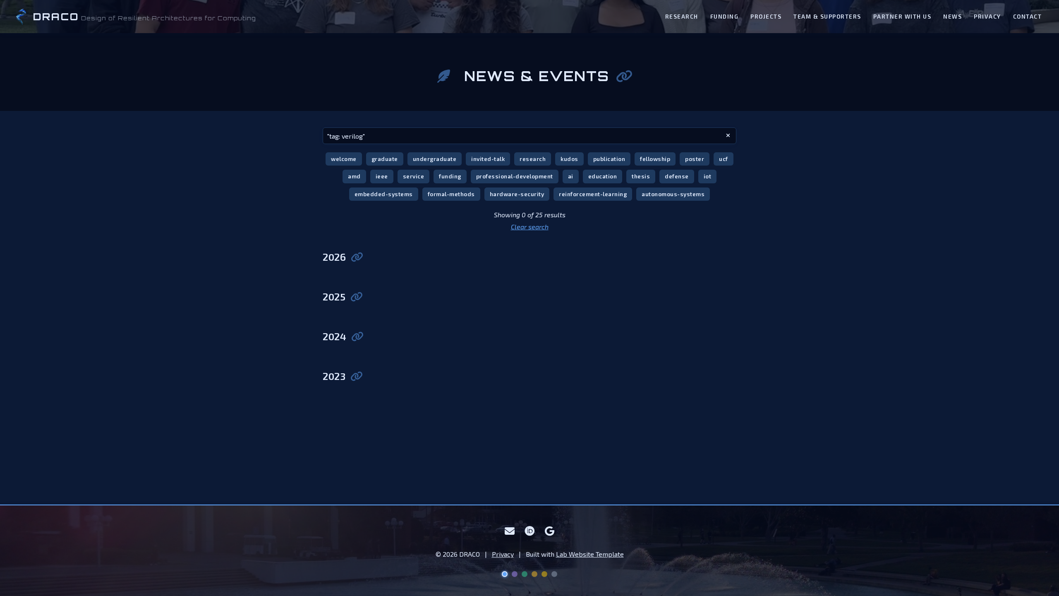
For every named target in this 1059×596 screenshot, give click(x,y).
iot (708, 176)
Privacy (987, 16)
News (952, 16)
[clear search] (728, 135)
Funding (724, 16)
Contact (1027, 16)
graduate (384, 158)
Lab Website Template (590, 554)
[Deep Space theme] (505, 574)
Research (681, 16)
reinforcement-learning (593, 193)
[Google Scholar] (550, 531)
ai (570, 176)
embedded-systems (384, 193)
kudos (569, 158)
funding (450, 176)
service (413, 176)
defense (677, 176)
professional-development (514, 176)
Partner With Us (902, 16)
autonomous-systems (673, 193)
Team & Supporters (827, 16)
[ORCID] (529, 531)
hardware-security (517, 193)
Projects (765, 16)
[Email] (510, 531)
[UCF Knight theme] (544, 574)
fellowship (655, 158)
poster (694, 158)
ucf (723, 158)
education (602, 176)
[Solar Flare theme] (534, 574)
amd (354, 176)
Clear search (530, 227)
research (533, 158)
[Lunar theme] (554, 574)
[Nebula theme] (515, 574)
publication (609, 158)
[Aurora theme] (524, 574)
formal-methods (451, 193)
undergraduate (435, 158)
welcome (344, 158)
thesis (641, 176)
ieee (382, 176)
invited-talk (488, 158)
